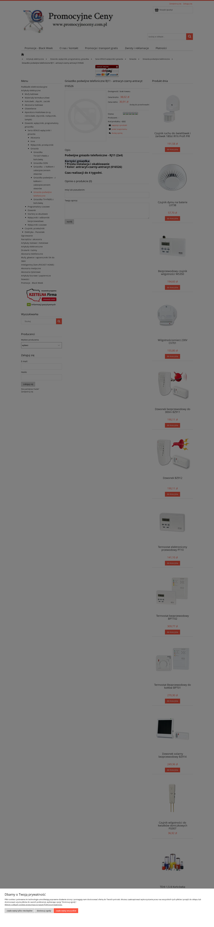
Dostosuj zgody (44, 910)
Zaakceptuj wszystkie (66, 910)
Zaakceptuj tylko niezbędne (19, 910)
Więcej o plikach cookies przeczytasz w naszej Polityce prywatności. (33, 904)
